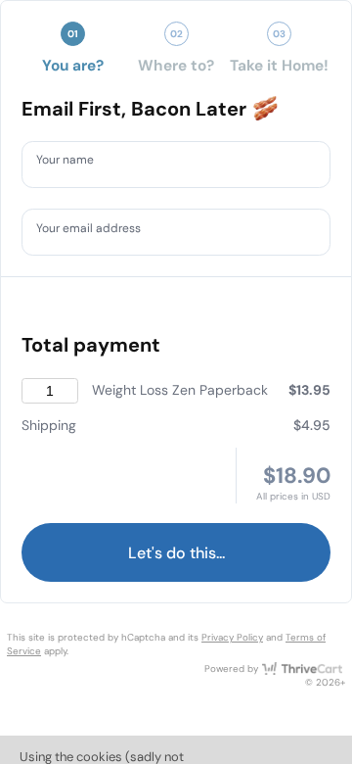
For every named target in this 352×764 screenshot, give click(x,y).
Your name (72, 163)
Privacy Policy (232, 637)
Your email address (99, 231)
